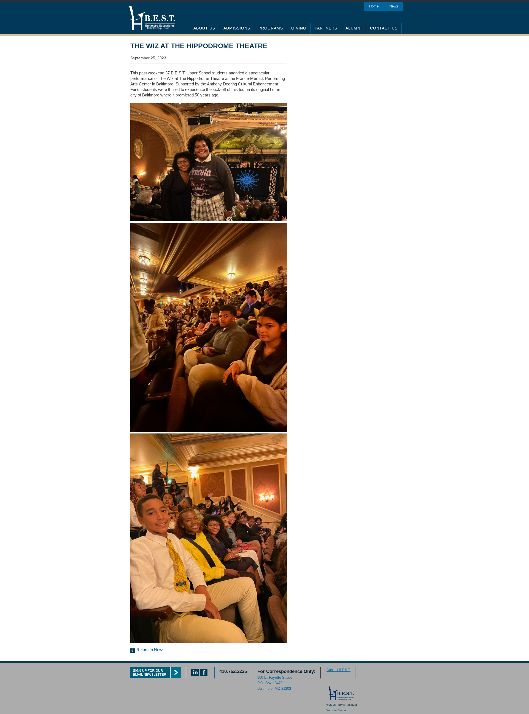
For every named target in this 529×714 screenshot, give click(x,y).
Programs (270, 28)
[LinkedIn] (195, 674)
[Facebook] (203, 674)
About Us (204, 28)
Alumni (354, 28)
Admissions (236, 28)
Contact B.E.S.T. (338, 670)
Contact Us (384, 28)
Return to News (150, 649)
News (393, 6)
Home (374, 6)
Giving (298, 28)
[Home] (340, 699)
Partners (326, 28)
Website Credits (336, 710)
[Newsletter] (155, 676)
